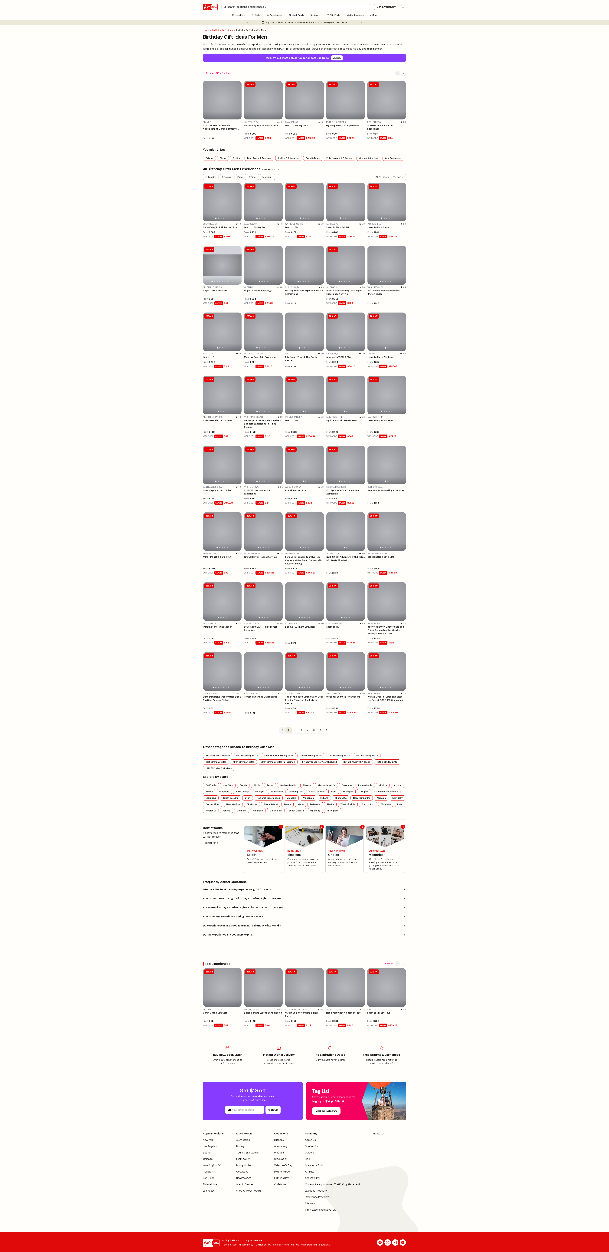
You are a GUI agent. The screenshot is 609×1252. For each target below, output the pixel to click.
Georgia (259, 791)
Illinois (256, 785)
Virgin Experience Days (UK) (315, 1213)
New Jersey (242, 791)
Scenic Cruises (242, 1188)
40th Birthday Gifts (339, 755)
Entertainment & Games (339, 158)
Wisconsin (308, 798)
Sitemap (304, 1207)
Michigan (348, 791)
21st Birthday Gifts (216, 762)
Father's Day (277, 1181)
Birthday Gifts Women (218, 755)
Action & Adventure (288, 158)
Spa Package (241, 1181)
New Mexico (233, 804)
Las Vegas (209, 1194)
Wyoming (315, 810)
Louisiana (211, 798)
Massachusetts (326, 785)
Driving (209, 158)
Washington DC (212, 1169)
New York (228, 785)
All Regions (333, 810)
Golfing (237, 158)
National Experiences (268, 798)
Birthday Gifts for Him (217, 73)
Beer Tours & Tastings (259, 158)
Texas (270, 785)
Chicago (208, 1162)
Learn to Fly (241, 1162)
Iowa (399, 804)
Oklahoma (251, 804)
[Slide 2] (218, 218)
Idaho (301, 804)
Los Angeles (210, 1150)
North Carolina (316, 791)
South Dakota (296, 810)
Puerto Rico (368, 804)
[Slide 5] (267, 218)
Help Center (209, 842)
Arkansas (258, 810)
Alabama (381, 798)
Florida (243, 785)
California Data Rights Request (313, 1248)
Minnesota (341, 798)
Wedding (275, 1152)
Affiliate (303, 1171)
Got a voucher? (386, 6)
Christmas (276, 1188)
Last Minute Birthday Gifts (279, 755)
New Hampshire (361, 798)
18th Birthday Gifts (387, 762)
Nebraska (211, 810)
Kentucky (397, 798)
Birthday (275, 1139)
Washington (295, 791)
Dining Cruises (242, 1169)
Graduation (276, 1158)
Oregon (364, 791)
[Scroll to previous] (397, 73)
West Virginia (348, 804)
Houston (208, 1175)
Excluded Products (310, 1194)
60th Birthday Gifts (367, 755)
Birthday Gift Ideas (222, 30)
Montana (386, 804)
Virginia (383, 785)
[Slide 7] (227, 281)
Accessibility (306, 1178)
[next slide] (238, 202)
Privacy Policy (246, 1248)
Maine (287, 804)
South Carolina (230, 798)
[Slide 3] (220, 218)
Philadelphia (210, 1188)
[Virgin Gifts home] (210, 7)
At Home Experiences (386, 791)
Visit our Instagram (326, 1111)
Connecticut (213, 804)
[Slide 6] (269, 411)
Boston (207, 1156)
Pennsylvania (365, 785)
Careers (303, 1152)
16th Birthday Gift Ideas (219, 768)
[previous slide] (207, 202)
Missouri (291, 798)
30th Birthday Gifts (311, 755)
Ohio (333, 791)
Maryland (224, 791)
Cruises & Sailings (369, 158)
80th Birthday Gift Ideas (356, 762)
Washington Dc (288, 785)
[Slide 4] (223, 218)
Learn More (334, 22)
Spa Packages (393, 158)
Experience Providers (311, 1200)
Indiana (324, 798)
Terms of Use (229, 1248)
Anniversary (276, 1146)
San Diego (209, 1181)
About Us (304, 1139)
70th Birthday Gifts (243, 762)
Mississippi (275, 810)
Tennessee (277, 791)
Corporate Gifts (308, 1165)
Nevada (307, 785)
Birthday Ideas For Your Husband (319, 762)
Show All (388, 963)
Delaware (315, 804)
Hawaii (209, 791)
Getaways (240, 1175)
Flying (223, 158)
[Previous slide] (247, 22)
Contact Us (305, 1146)
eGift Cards (241, 1139)
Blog (301, 1158)
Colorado (347, 785)
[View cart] (403, 7)
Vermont (241, 810)
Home (206, 30)
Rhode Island (271, 804)
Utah (247, 798)
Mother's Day (277, 1175)
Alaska (330, 804)
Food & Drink (313, 158)
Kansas (226, 810)
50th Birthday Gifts (247, 755)
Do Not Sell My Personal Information (275, 1248)
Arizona (397, 785)
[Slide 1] (216, 218)
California (211, 785)
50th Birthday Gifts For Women (278, 762)
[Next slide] (361, 22)
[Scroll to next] (403, 73)
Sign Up (273, 1109)
